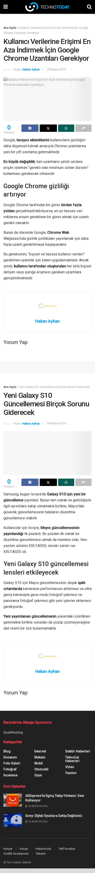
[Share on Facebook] (30, 128)
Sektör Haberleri (77, 751)
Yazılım (71, 773)
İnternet (40, 751)
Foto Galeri (11, 763)
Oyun (38, 775)
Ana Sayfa (9, 27)
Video (69, 767)
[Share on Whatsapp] (66, 128)
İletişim (41, 853)
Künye (24, 848)
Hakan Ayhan (31, 69)
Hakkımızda (43, 848)
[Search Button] (89, 7)
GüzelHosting (13, 732)
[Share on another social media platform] (83, 128)
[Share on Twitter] (48, 128)
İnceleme (10, 775)
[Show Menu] (5, 7)
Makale (39, 757)
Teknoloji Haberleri (72, 759)
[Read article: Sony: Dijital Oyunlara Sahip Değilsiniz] (12, 820)
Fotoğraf (10, 769)
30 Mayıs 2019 (56, 69)
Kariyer (7, 848)
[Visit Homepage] (47, 7)
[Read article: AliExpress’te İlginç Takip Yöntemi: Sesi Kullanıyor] (12, 800)
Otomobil (41, 769)
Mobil (38, 763)
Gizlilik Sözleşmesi (16, 853)
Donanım (10, 757)
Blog (7, 751)
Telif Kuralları (67, 848)
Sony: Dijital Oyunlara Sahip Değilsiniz (53, 816)
